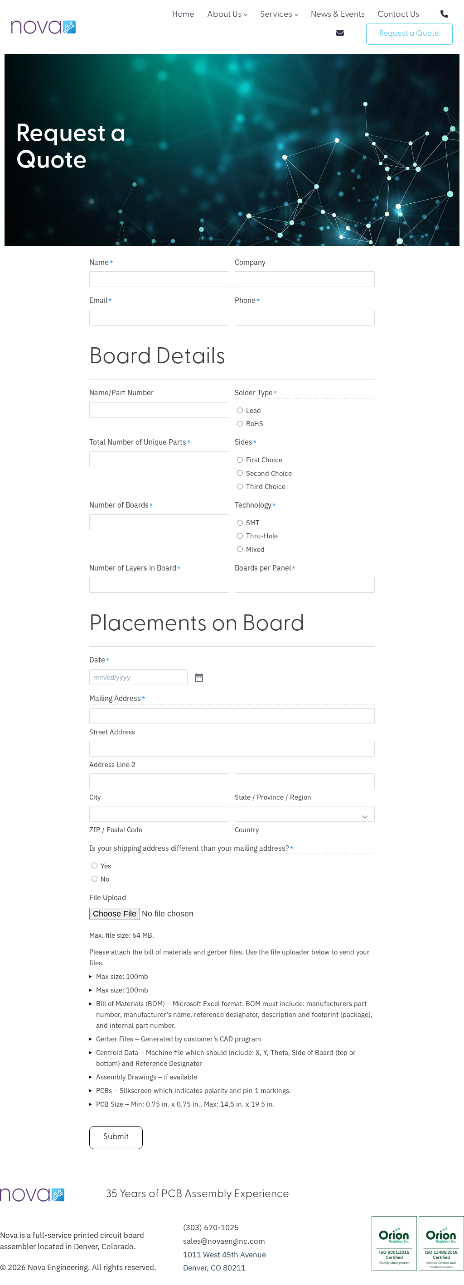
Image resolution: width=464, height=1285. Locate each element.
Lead (253, 410)
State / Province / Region (273, 796)
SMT (253, 522)
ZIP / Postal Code (115, 829)
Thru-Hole (262, 535)
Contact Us (398, 14)
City (95, 796)
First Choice (264, 459)
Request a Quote (409, 34)
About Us (224, 14)
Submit (116, 1137)
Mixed (255, 549)
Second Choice (269, 473)
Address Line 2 (112, 764)
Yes (106, 865)
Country (247, 829)
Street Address (112, 731)
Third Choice (265, 486)
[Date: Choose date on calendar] (198, 676)
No (105, 878)
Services (276, 14)
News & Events (338, 14)
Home (183, 14)
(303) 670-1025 (211, 1226)
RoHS (254, 423)
